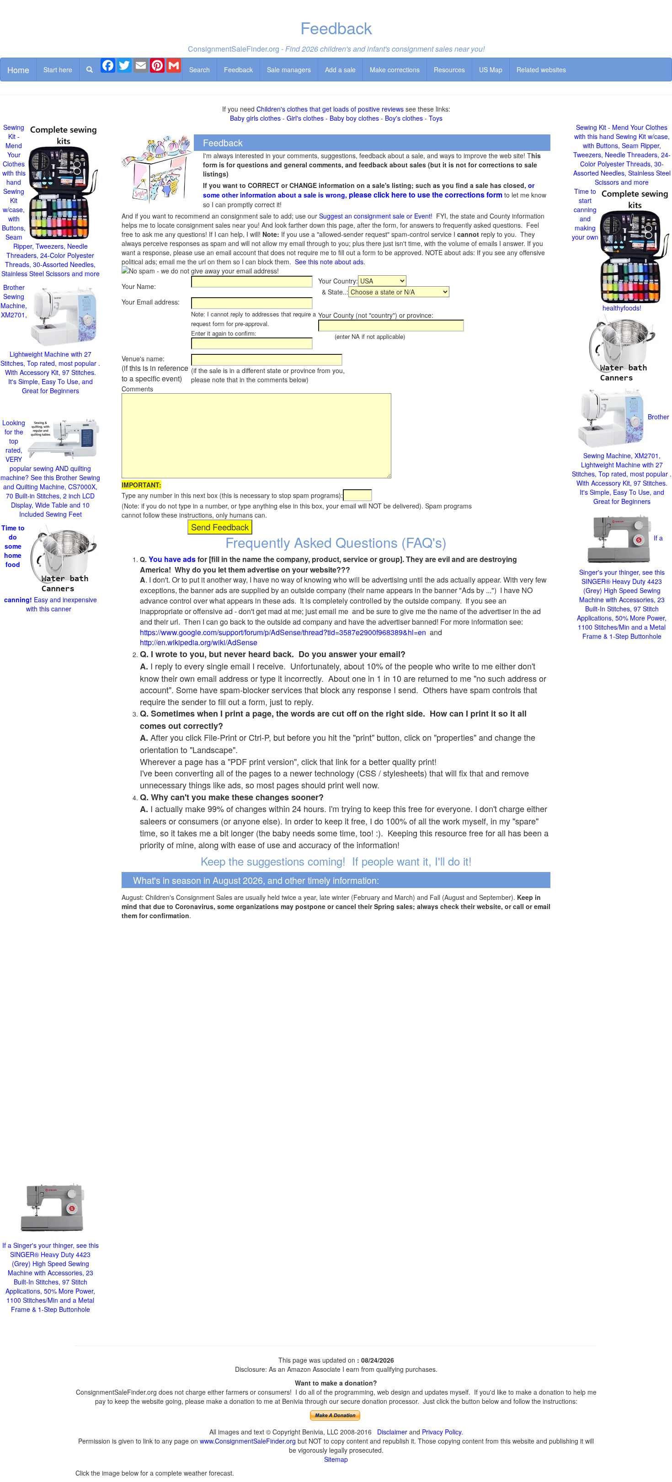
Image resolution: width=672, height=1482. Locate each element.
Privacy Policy (441, 1431)
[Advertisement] (50, 893)
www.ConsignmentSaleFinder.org (248, 1440)
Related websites (541, 69)
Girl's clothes (305, 118)
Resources (449, 69)
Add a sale (340, 69)
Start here (57, 69)
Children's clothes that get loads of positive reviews (330, 108)
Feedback (238, 69)
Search (199, 69)
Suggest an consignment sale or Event (375, 215)
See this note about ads (329, 261)
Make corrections (395, 69)
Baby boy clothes (354, 118)
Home (18, 69)
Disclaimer (392, 1431)
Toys (436, 118)
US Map (490, 69)
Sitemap (336, 1459)
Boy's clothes (404, 118)
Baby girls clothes (255, 118)
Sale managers (289, 69)
